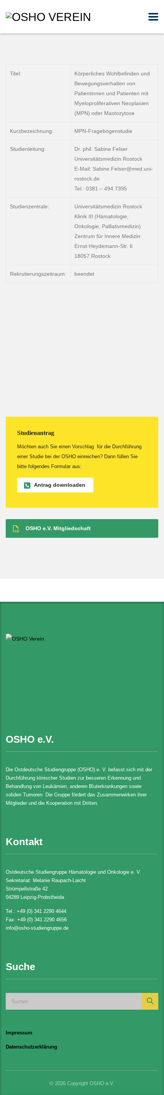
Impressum (19, 1033)
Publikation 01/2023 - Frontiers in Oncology (72, 377)
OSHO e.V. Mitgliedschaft (58, 528)
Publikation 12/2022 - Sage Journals (60, 406)
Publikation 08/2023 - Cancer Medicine (65, 346)
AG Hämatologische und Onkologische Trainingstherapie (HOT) (65, 312)
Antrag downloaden (59, 485)
